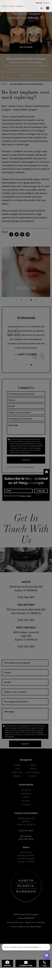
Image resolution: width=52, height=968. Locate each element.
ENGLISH (39, 3)
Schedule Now (26, 965)
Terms (29, 496)
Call (45, 965)
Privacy (23, 496)
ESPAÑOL (47, 3)
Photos (7, 965)
